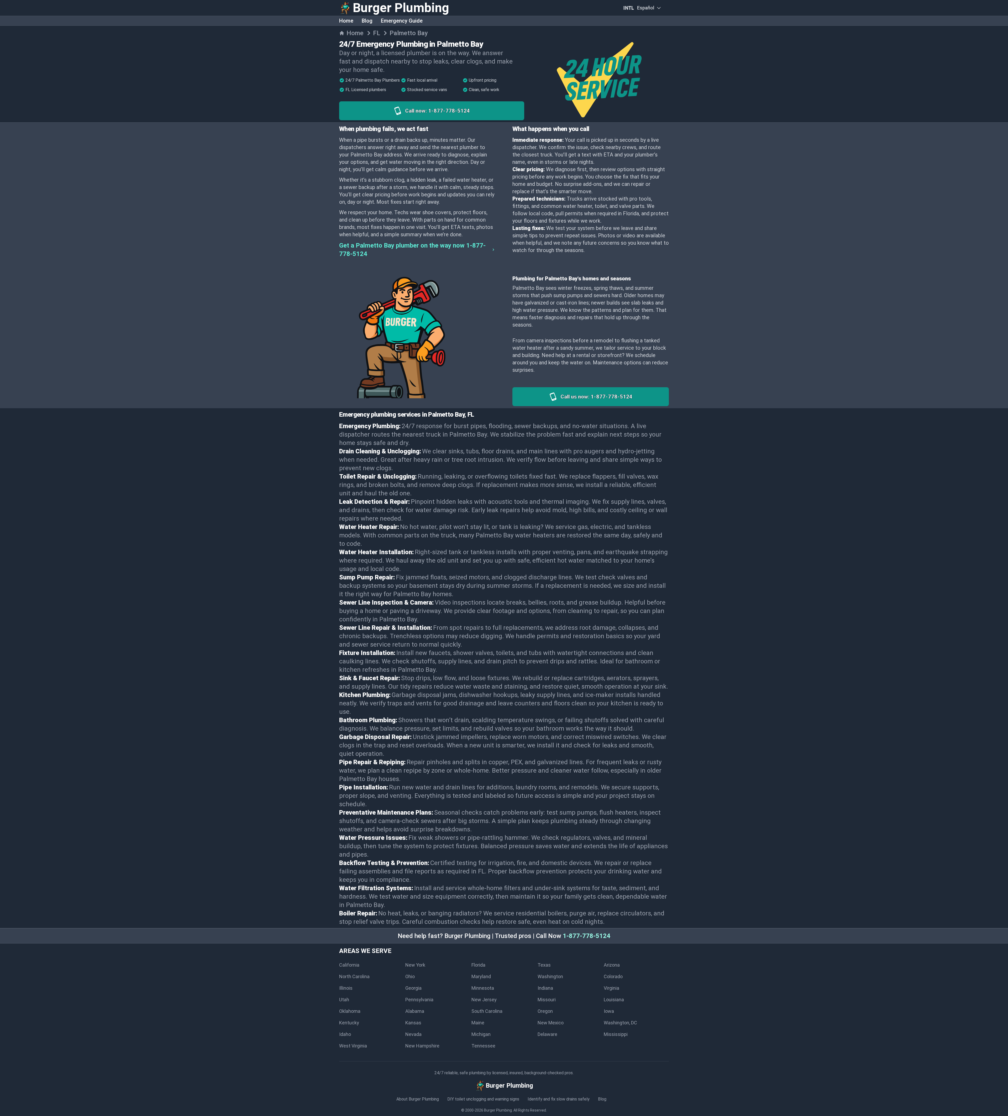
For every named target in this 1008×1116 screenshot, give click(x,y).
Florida (478, 965)
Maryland (481, 976)
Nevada (413, 1034)
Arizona (612, 965)
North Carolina (354, 976)
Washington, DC (620, 1022)
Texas (544, 965)
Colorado (613, 976)
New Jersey (484, 999)
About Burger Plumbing (417, 1099)
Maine (477, 1022)
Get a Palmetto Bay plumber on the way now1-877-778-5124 (412, 250)
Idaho (345, 1034)
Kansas (413, 1022)
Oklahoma (349, 1011)
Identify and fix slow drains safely (559, 1099)
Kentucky (349, 1022)
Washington (550, 976)
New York (415, 965)
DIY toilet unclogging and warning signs (483, 1099)
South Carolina (486, 1011)
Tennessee (483, 1046)
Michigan (481, 1034)
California (349, 965)
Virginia (611, 988)
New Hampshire (422, 1046)
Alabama (414, 1011)
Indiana (545, 988)
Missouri (547, 999)
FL (376, 33)
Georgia (413, 988)
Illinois (346, 988)
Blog (367, 21)
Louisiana (614, 999)
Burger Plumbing (498, 1110)
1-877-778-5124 (586, 936)
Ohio (410, 976)
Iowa (609, 1011)
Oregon (545, 1011)
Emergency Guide (402, 21)
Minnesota (482, 988)
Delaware (547, 1034)
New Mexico (551, 1022)
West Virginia (353, 1046)
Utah (344, 999)
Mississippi (616, 1034)
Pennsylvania (419, 999)
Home (346, 21)
